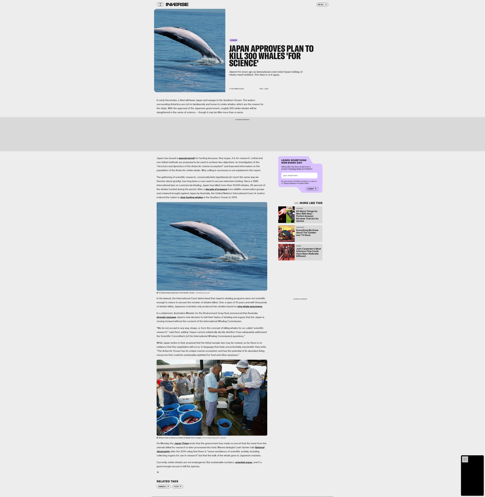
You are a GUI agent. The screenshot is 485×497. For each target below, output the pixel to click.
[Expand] (464, 457)
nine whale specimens (249, 306)
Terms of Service (290, 183)
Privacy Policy (304, 183)
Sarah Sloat (239, 89)
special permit (187, 158)
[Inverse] (177, 4)
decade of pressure (216, 189)
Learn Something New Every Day (293, 161)
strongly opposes (166, 317)
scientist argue (243, 462)
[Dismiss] (481, 457)
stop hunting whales (191, 197)
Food (176, 486)
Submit (310, 189)
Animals (162, 486)
